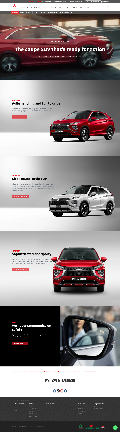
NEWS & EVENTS (57, 1)
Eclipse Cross (32, 408)
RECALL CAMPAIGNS (35, 1)
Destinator (32, 406)
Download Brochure (66, 12)
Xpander (31, 411)
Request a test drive (83, 406)
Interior (36, 12)
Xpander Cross (33, 413)
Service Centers (82, 411)
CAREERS (71, 1)
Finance (80, 413)
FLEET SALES (45, 7)
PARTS (60, 7)
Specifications (52, 12)
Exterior (28, 12)
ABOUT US (29, 7)
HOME (23, 7)
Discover (15, 12)
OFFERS (66, 7)
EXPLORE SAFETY (19, 343)
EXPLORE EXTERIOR (20, 196)
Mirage (15, 410)
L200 (46, 406)
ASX (30, 415)
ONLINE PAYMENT (47, 1)
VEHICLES (37, 7)
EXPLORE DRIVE (19, 117)
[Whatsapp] (115, 428)
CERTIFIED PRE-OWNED (76, 7)
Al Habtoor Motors (98, 408)
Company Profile (98, 406)
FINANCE (65, 1)
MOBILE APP (78, 1)
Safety (43, 12)
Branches (80, 410)
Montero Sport (33, 416)
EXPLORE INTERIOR (20, 269)
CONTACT (88, 7)
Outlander (31, 410)
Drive (22, 12)
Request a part (81, 408)
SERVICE (53, 7)
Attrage (15, 409)
